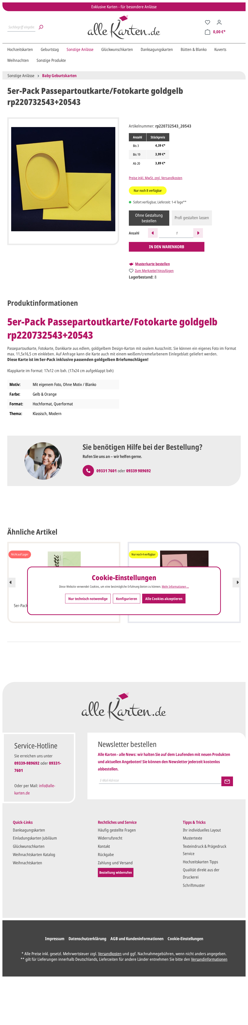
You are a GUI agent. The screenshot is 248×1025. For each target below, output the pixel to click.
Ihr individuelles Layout (202, 830)
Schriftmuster (194, 885)
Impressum (54, 938)
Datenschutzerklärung (87, 938)
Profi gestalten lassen (192, 217)
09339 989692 (138, 470)
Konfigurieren (126, 598)
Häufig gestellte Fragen (117, 830)
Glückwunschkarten (29, 846)
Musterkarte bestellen (152, 264)
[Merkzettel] (207, 22)
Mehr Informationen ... (175, 587)
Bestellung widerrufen (115, 872)
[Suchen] (40, 27)
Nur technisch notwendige (88, 598)
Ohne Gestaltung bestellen (149, 218)
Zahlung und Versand (115, 862)
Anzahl (134, 233)
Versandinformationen (209, 959)
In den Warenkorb (166, 246)
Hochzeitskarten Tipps (200, 862)
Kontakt (104, 846)
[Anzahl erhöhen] (198, 233)
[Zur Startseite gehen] (124, 27)
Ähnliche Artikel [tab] (32, 532)
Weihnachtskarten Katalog (34, 854)
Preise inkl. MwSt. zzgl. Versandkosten (155, 177)
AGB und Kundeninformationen (136, 938)
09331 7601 (106, 470)
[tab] (42, 303)
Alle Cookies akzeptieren (163, 598)
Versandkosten (110, 953)
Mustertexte (192, 838)
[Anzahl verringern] (153, 233)
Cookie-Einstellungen (185, 938)
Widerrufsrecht (110, 838)
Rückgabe (106, 854)
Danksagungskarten (29, 830)
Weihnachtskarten (27, 862)
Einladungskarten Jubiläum (35, 838)
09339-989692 (26, 763)
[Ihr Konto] (219, 22)
